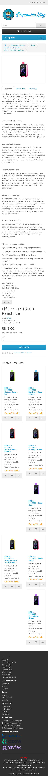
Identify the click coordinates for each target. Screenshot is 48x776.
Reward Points (7, 675)
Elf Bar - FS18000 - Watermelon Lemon (10, 448)
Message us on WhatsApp (12, 721)
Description (8, 89)
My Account (6, 707)
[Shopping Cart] (41, 2)
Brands (4, 695)
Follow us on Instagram (11, 726)
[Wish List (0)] (37, 2)
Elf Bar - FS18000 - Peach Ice (14, 50)
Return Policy (6, 672)
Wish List (5, 712)
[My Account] (33, 2)
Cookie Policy (6, 667)
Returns (4, 686)
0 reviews (17, 353)
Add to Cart (24, 347)
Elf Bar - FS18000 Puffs (12, 48)
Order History (7, 709)
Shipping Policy (7, 670)
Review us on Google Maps (13, 728)
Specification (20, 89)
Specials (5, 700)
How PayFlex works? (9, 677)
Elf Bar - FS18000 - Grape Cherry (35, 503)
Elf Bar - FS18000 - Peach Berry (35, 558)
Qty (3, 336)
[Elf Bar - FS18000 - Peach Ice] (24, 69)
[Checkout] (44, 2)
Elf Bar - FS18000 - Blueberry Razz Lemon (35, 391)
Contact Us (5, 684)
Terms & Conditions (9, 662)
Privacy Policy (6, 665)
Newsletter (5, 714)
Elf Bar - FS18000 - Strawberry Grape (33, 615)
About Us (5, 660)
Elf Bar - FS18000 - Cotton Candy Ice (10, 391)
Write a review (26, 353)
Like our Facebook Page (12, 723)
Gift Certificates (7, 698)
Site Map (5, 689)
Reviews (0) (33, 89)
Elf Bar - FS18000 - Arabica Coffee (35, 447)
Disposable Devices (18, 45)
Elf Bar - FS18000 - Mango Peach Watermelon (10, 559)
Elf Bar (33, 45)
